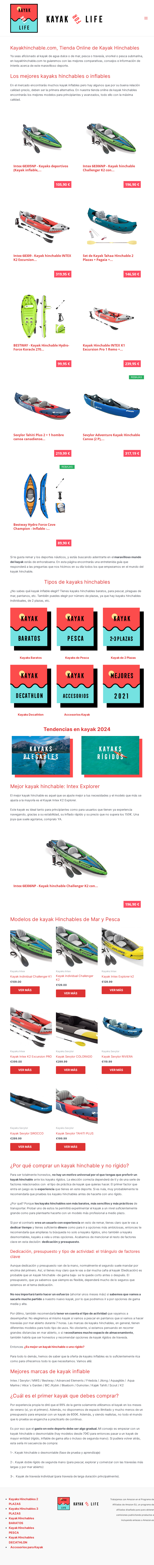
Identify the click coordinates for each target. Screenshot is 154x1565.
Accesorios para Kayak (26, 1547)
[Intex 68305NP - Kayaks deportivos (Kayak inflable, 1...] (42, 137)
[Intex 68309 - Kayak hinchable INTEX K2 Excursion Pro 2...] (42, 227)
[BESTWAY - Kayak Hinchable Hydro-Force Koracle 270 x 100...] (42, 316)
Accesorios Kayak (77, 714)
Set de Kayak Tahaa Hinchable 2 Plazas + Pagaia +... (108, 258)
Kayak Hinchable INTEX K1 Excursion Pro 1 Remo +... (104, 347)
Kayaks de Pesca (77, 658)
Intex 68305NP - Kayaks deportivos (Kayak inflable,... (40, 168)
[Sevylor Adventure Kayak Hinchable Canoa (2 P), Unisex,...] (112, 406)
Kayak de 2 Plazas (123, 658)
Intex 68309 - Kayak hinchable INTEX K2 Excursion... (42, 258)
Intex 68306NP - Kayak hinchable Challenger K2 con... (109, 168)
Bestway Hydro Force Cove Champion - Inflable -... (34, 527)
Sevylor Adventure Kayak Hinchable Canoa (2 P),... (111, 437)
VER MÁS (25, 990)
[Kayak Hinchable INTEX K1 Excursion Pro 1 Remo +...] (112, 316)
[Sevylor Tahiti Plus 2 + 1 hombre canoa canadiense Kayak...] (42, 406)
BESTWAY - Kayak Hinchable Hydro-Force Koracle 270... (41, 347)
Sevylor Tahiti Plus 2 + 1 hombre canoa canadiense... (38, 437)
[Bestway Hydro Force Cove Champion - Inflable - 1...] (42, 496)
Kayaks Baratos (31, 658)
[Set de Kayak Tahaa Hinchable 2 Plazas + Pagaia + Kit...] (112, 227)
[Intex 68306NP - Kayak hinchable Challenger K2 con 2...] (112, 137)
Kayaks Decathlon (31, 714)
